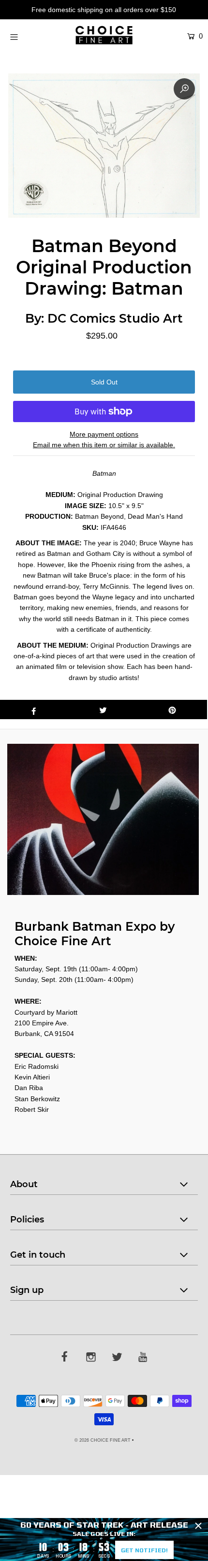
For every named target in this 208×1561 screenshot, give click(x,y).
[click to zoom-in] (184, 88)
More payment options (104, 434)
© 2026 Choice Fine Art (102, 1440)
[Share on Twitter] (102, 709)
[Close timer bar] (198, 1526)
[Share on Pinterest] (172, 709)
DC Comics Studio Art (115, 318)
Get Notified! (144, 1550)
